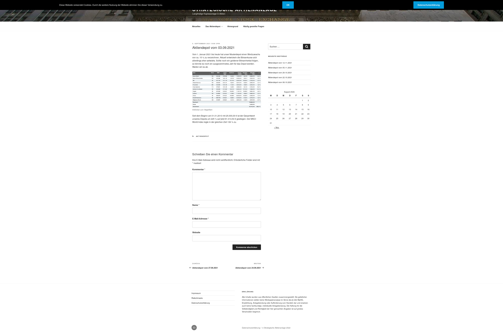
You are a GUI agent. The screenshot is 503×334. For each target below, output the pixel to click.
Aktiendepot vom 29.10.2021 (280, 72)
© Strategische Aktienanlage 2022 (276, 327)
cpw (218, 44)
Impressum (196, 293)
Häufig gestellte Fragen (253, 26)
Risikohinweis (197, 298)
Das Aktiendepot (213, 26)
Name (195, 204)
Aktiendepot (202, 136)
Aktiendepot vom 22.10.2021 (280, 77)
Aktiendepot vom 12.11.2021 (280, 62)
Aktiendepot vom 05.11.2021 (280, 67)
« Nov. (276, 127)
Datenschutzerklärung (201, 303)
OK (288, 4)
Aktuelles (196, 26)
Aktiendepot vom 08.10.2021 (280, 82)
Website (196, 232)
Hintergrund (232, 26)
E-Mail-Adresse (200, 218)
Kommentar (198, 169)
